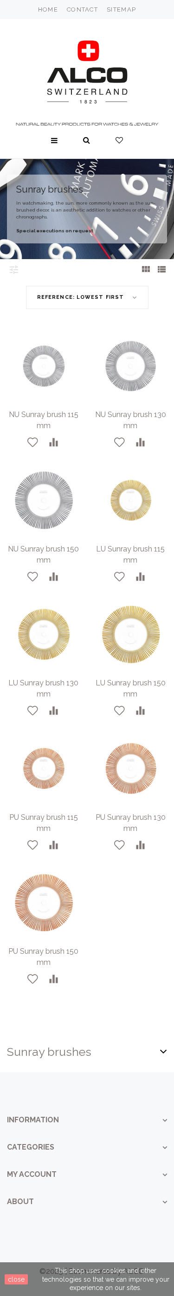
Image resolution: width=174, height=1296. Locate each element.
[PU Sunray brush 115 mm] (43, 768)
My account (32, 1174)
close (16, 1279)
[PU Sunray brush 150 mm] (43, 902)
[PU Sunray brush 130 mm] (131, 768)
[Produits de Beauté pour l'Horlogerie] (87, 70)
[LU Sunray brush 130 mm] (43, 634)
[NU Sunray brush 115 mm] (43, 366)
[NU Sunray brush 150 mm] (43, 500)
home (48, 9)
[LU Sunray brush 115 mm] (131, 500)
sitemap (121, 9)
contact (82, 9)
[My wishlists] (119, 140)
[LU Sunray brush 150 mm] (131, 634)
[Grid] (145, 270)
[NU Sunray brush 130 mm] (131, 366)
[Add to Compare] (53, 443)
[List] (161, 270)
